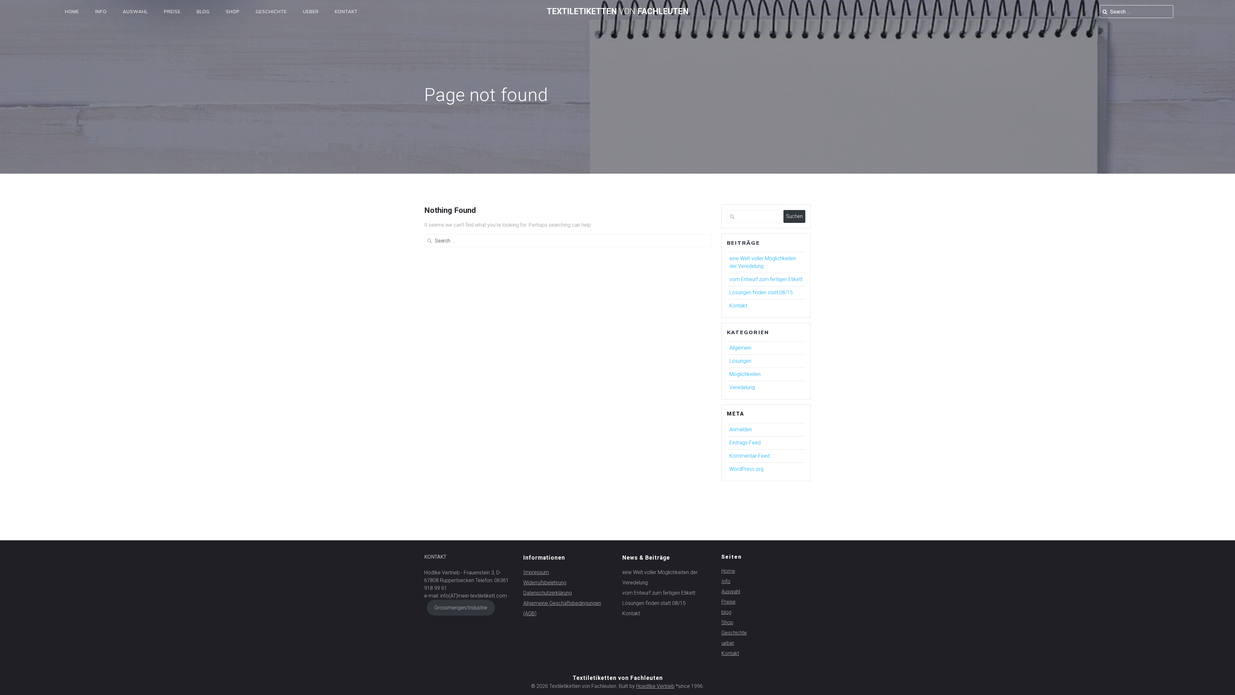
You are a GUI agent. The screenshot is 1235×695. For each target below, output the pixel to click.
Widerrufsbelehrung (544, 583)
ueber (311, 11)
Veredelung (742, 387)
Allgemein (740, 348)
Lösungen (740, 361)
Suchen (794, 216)
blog (203, 11)
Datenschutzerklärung (547, 593)
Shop (233, 11)
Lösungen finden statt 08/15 (761, 292)
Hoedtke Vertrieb (655, 686)
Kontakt (346, 11)
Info (101, 11)
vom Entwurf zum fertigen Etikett (765, 279)
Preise (172, 11)
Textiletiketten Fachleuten (618, 11)
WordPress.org (746, 469)
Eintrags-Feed (745, 443)
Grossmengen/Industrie (460, 608)
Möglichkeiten (745, 374)
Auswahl (135, 11)
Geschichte (271, 11)
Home (72, 11)
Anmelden (740, 429)
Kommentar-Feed (749, 456)
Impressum (536, 572)
